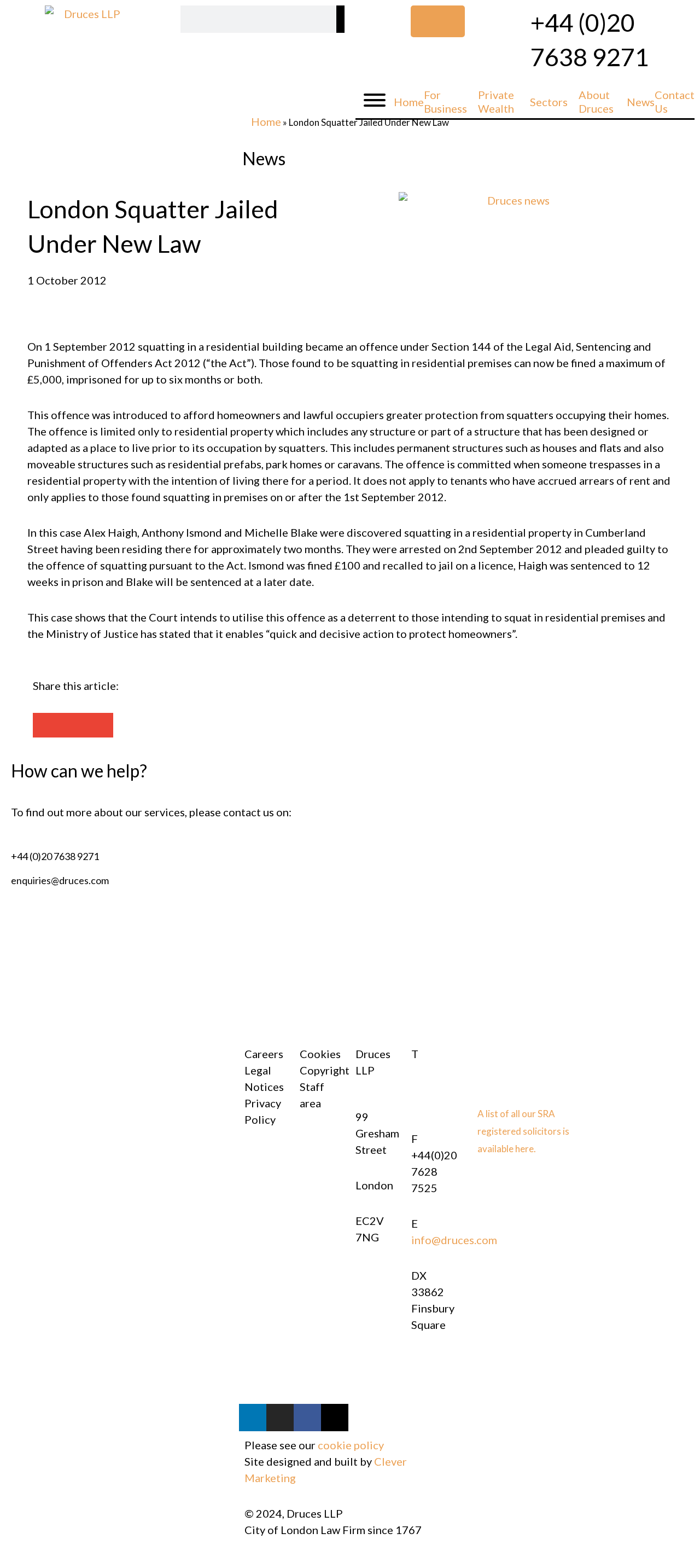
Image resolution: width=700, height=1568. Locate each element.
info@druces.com (454, 1239)
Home (266, 121)
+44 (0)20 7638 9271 (55, 856)
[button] (46, 725)
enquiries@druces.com (60, 880)
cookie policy (351, 1444)
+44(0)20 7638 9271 (434, 1087)
